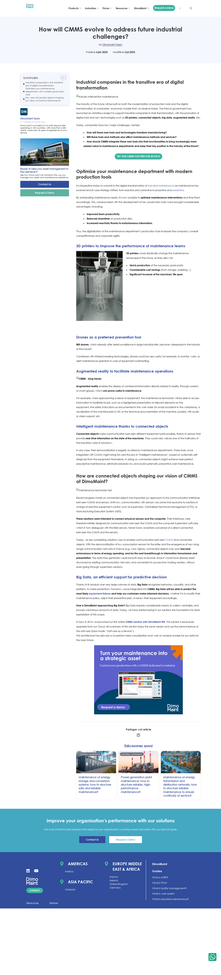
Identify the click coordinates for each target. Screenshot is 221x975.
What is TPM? (159, 882)
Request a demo (164, 7)
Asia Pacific (80, 881)
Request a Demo (44, 192)
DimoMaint (159, 864)
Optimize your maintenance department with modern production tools (44, 91)
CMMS (169, 539)
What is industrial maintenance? (170, 899)
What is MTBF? (160, 877)
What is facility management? (169, 888)
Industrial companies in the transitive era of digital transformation (44, 84)
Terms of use (32, 903)
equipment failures (100, 593)
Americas (78, 863)
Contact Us (44, 184)
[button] (191, 8)
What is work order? (163, 893)
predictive (178, 190)
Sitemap (53, 903)
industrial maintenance (161, 185)
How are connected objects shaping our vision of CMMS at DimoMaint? (44, 99)
